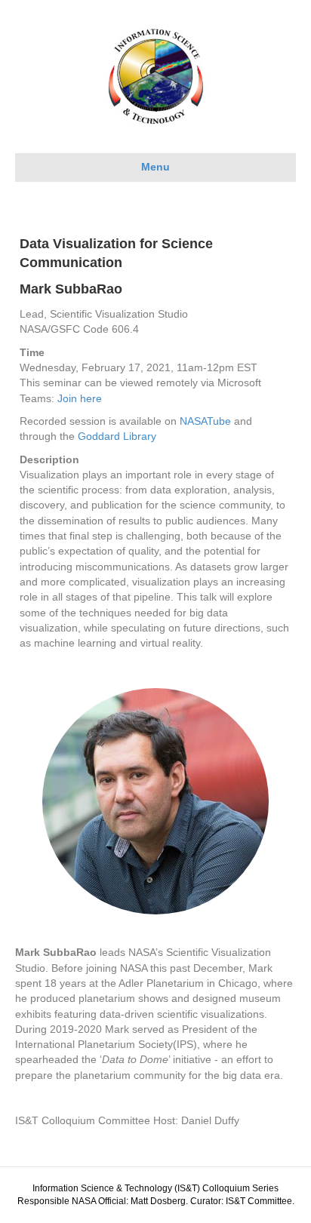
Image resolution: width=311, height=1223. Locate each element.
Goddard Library (117, 436)
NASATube (205, 421)
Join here (79, 398)
